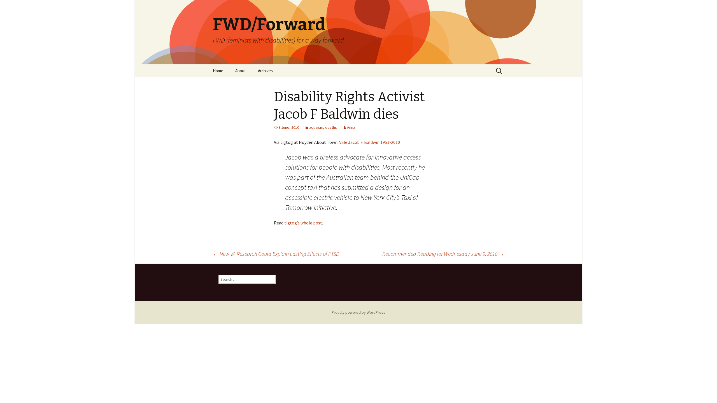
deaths (331, 127)
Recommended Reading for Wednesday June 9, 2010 (443, 253)
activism (316, 127)
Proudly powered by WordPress (358, 312)
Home (218, 70)
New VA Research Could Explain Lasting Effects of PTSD (276, 253)
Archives (265, 70)
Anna (351, 127)
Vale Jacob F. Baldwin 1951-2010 (369, 142)
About (240, 70)
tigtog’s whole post (303, 223)
